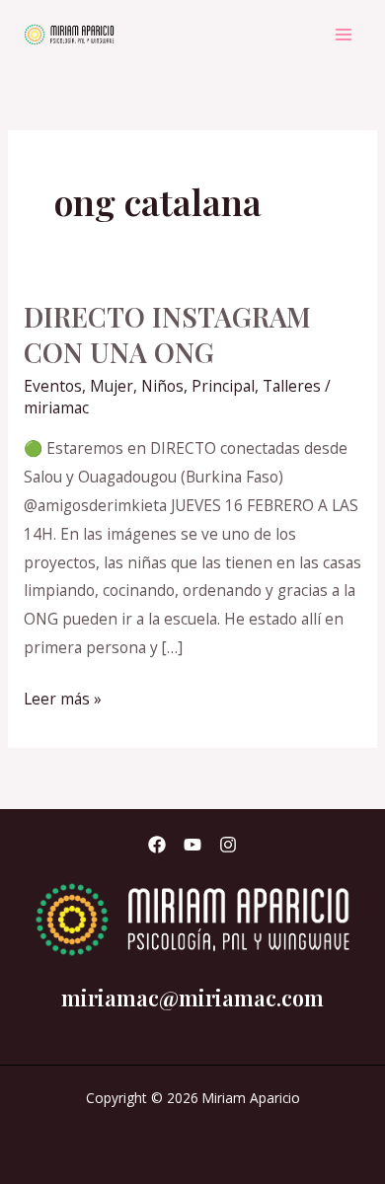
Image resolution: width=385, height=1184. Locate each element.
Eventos (53, 386)
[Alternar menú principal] (344, 34)
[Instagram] (228, 844)
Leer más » (63, 697)
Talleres (292, 386)
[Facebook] (157, 844)
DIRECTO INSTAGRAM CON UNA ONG (167, 334)
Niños (162, 386)
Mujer (111, 386)
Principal (223, 386)
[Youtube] (192, 844)
